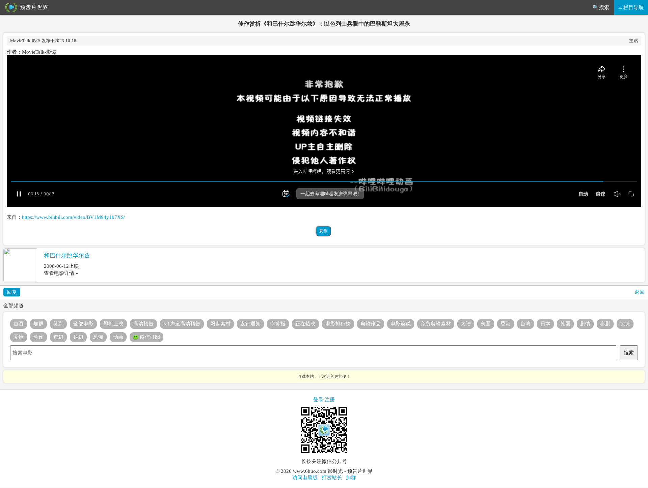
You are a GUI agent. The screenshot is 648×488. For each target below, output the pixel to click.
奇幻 (58, 337)
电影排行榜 (338, 323)
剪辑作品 (370, 323)
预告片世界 (25, 7)
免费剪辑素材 (436, 323)
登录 (318, 399)
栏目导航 (633, 7)
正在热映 (305, 323)
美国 (486, 323)
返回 (639, 292)
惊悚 (625, 323)
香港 (506, 323)
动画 (118, 337)
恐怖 (98, 337)
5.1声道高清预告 (181, 323)
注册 (330, 399)
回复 (12, 292)
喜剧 (605, 323)
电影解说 (400, 323)
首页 (19, 323)
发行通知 (250, 323)
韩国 (565, 323)
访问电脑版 (305, 477)
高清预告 (143, 323)
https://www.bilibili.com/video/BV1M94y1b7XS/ (73, 217)
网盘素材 (220, 323)
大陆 (466, 323)
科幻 (78, 337)
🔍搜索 (601, 7)
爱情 (19, 337)
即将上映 (113, 323)
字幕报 (278, 323)
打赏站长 (332, 477)
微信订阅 (149, 337)
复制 (323, 230)
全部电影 (83, 323)
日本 (545, 323)
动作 (38, 337)
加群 (38, 323)
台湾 (525, 323)
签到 (58, 323)
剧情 (585, 323)
